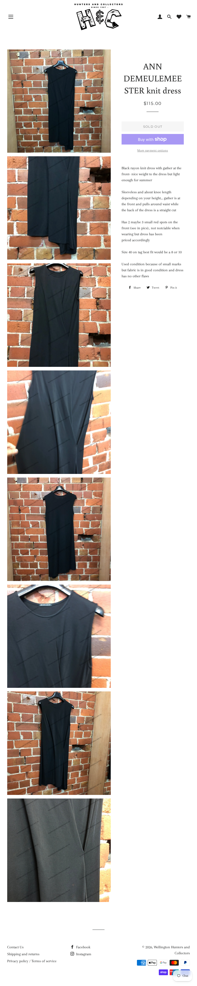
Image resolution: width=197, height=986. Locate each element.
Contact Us (15, 947)
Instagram (83, 954)
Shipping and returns (23, 954)
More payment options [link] (152, 150)
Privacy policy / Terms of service (31, 961)
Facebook (82, 947)
